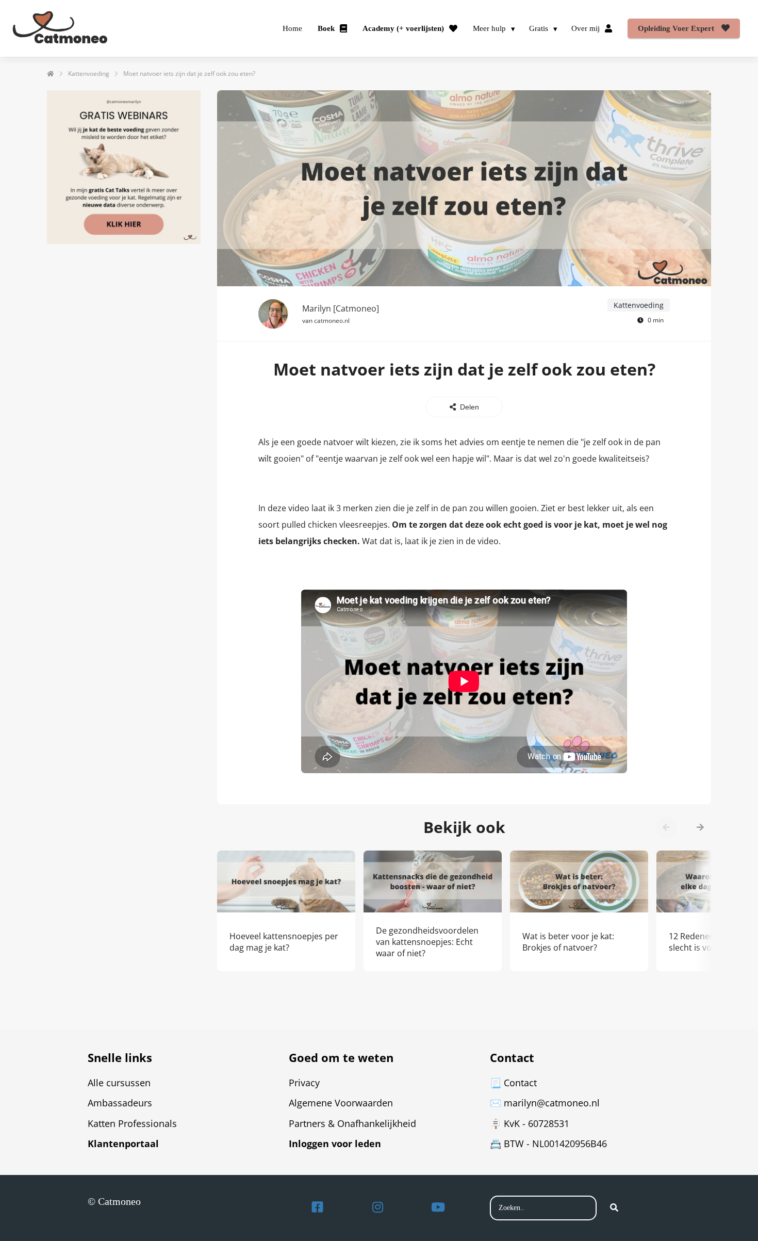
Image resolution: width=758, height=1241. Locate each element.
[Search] (614, 1208)
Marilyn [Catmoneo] (340, 308)
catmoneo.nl (332, 320)
